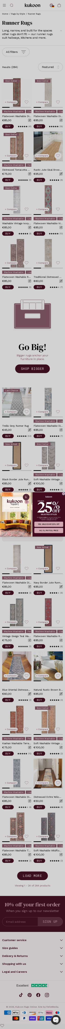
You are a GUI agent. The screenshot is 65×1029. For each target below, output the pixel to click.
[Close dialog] (63, 493)
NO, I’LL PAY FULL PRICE (48, 531)
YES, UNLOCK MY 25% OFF (49, 524)
